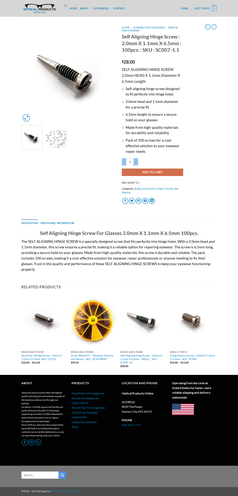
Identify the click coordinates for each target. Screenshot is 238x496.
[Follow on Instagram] (31, 442)
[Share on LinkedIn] (152, 201)
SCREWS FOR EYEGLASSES (149, 27)
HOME (73, 8)
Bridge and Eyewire (145, 188)
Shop (75, 426)
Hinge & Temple (164, 188)
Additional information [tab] (57, 223)
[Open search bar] (65, 5)
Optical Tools (80, 402)
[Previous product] (213, 26)
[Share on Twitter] (132, 201)
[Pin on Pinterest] (145, 201)
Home (126, 27)
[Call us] (38, 442)
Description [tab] (29, 223)
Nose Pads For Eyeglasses (88, 393)
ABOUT (84, 8)
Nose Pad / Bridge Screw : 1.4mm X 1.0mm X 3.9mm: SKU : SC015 (41, 357)
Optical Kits (79, 417)
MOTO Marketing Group (65, 491)
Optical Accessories (84, 422)
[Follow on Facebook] (25, 442)
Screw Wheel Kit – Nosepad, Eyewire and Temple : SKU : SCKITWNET (92, 357)
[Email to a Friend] (139, 201)
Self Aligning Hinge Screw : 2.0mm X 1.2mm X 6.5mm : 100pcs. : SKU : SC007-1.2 (141, 359)
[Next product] (207, 26)
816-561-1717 (131, 425)
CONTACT (119, 8)
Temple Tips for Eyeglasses (88, 407)
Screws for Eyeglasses (85, 398)
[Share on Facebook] (125, 201)
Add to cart (152, 172)
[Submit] (62, 475)
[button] (184, 8)
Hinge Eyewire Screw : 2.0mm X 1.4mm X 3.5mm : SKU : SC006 (192, 357)
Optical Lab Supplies (85, 412)
